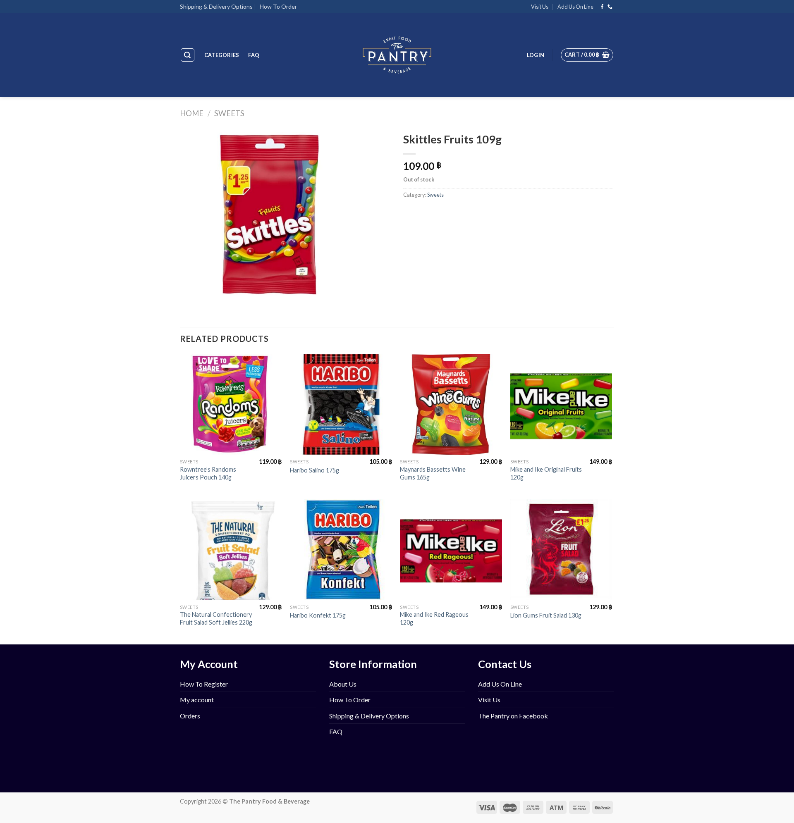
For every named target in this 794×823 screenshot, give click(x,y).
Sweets (229, 113)
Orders (190, 716)
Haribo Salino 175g (314, 470)
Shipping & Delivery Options (216, 6)
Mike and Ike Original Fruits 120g (546, 473)
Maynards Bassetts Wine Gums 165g (433, 473)
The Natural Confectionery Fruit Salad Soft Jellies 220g (216, 618)
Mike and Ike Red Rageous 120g (434, 618)
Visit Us (539, 6)
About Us (342, 684)
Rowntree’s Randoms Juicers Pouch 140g (208, 473)
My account (197, 700)
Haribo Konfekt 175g (318, 615)
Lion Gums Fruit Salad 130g (545, 615)
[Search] (188, 55)
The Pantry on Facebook (513, 716)
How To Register (204, 684)
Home (191, 113)
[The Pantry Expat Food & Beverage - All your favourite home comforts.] (397, 55)
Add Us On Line (575, 6)
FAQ (253, 55)
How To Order (278, 6)
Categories (221, 55)
